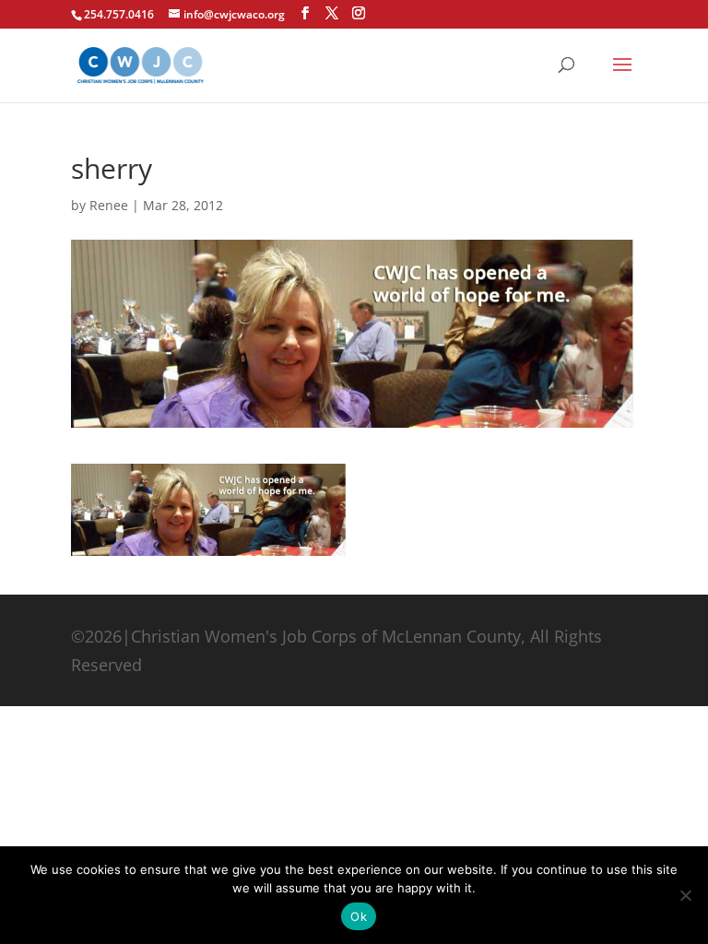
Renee (108, 205)
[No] (685, 895)
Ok (358, 916)
